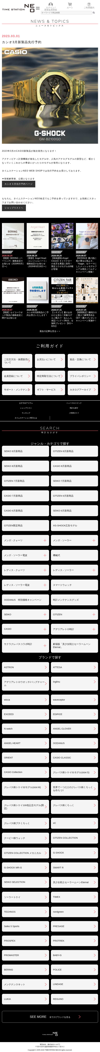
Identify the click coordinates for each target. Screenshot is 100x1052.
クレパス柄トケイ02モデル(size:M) (22, 787)
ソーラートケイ (12, 897)
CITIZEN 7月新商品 (14, 481)
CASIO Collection (13, 772)
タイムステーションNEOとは (26, 418)
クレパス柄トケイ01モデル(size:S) (71, 772)
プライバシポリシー (80, 376)
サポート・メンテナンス (17, 389)
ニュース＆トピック (74, 403)
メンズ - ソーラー (62, 540)
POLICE (57, 969)
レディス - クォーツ (14, 570)
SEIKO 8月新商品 (13, 466)
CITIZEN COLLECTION (65, 838)
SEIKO (7, 614)
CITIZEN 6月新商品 (63, 496)
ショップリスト (26, 408)
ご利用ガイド (74, 413)
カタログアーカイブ (80, 389)
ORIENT (8, 757)
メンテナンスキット (14, 984)
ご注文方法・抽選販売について (17, 361)
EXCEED (9, 714)
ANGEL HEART (12, 743)
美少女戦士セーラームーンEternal (71, 882)
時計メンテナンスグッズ (66, 600)
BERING (8, 969)
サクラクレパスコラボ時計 (18, 644)
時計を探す (74, 408)
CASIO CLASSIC (62, 757)
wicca (7, 699)
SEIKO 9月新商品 (13, 451)
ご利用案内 (89, 8)
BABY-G (57, 955)
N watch (8, 728)
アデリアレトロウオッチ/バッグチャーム (24, 683)
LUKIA (7, 999)
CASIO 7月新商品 (13, 496)
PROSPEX (9, 940)
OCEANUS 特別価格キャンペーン (22, 600)
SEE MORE (50, 1016)
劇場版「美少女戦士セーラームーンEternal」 (71, 646)
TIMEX (56, 897)
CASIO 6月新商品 (13, 510)
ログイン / (50, 8)
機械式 (56, 555)
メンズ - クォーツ (13, 540)
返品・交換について (80, 359)
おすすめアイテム (26, 403)
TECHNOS (9, 912)
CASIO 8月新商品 (62, 466)
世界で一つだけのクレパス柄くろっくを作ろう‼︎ (73, 789)
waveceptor (59, 699)
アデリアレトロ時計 (63, 629)
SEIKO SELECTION (14, 882)
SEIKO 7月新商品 (62, 481)
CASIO (7, 629)
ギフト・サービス (46, 389)
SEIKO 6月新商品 (62, 510)
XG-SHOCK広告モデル (65, 525)
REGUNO (58, 999)
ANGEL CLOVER (62, 728)
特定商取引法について (48, 376)
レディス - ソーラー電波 (17, 585)
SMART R (58, 867)
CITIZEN (57, 614)
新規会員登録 (50, 10)
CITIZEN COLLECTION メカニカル (22, 853)
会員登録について (13, 376)
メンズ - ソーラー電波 (15, 555)
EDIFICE (57, 714)
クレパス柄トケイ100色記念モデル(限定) (24, 807)
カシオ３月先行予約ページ (19, 184)
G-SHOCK (58, 852)
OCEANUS (59, 743)
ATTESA (57, 667)
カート (70, 8)
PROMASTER (11, 955)
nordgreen (58, 912)
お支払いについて (46, 359)
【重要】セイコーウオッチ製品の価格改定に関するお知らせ (12, 315)
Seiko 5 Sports (11, 926)
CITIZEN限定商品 (13, 525)
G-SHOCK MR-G (13, 867)
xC (54, 823)
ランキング (26, 413)
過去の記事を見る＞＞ (50, 331)
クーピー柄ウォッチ (14, 838)
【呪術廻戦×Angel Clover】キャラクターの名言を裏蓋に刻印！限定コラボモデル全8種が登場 (62, 263)
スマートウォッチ (62, 585)
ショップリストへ (14, 208)
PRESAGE (58, 926)
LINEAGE (58, 984)
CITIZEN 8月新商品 (63, 451)
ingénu (56, 681)
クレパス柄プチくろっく (17, 823)
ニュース (6, 252)
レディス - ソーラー (63, 570)
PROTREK (58, 940)
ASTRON (9, 667)
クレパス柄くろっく (63, 805)
